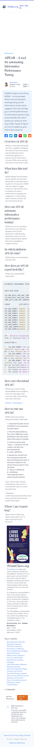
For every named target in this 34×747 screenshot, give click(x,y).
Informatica (9, 53)
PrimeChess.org (12, 569)
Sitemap (27, 735)
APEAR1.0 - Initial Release (13, 403)
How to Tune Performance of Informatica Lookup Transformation (17, 682)
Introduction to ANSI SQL (15, 649)
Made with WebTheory (17, 743)
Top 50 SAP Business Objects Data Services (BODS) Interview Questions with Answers (18, 675)
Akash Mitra (13, 82)
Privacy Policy (18, 735)
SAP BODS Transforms (14, 646)
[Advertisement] (17, 34)
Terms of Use (8, 735)
